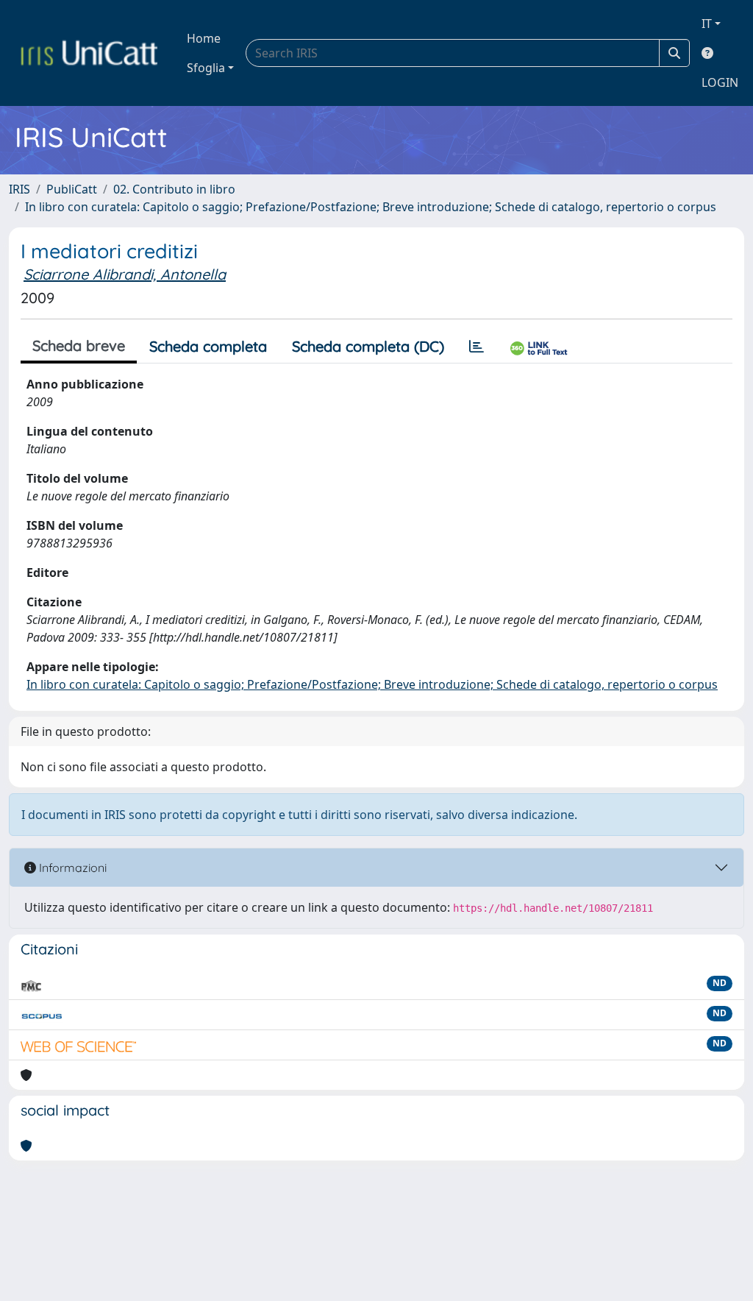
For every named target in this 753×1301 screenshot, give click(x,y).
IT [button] (707, 23)
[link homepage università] (89, 53)
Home (204, 38)
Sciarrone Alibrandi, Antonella (125, 274)
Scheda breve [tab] (78, 345)
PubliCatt (71, 189)
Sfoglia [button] (206, 68)
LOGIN (720, 82)
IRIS (19, 189)
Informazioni (71, 867)
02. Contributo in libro (174, 189)
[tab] (476, 346)
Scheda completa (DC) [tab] (368, 346)
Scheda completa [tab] (208, 346)
